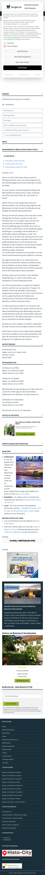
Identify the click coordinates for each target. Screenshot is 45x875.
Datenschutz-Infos (24, 74)
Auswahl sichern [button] (22, 51)
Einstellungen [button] (11, 39)
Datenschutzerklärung (14, 37)
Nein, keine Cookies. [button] (22, 62)
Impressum (37, 74)
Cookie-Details (8, 74)
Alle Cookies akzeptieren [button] (22, 57)
